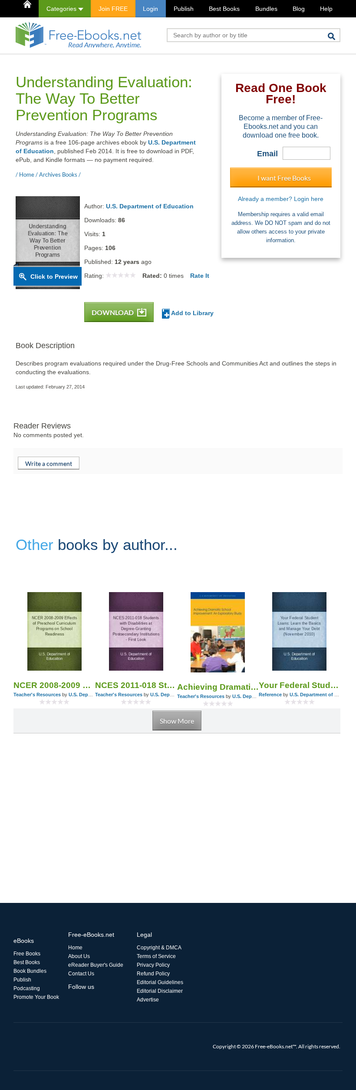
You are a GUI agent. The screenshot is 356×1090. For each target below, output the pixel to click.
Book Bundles (29, 971)
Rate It (199, 275)
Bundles (266, 8)
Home (75, 948)
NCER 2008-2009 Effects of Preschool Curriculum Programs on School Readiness (54, 685)
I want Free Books (284, 178)
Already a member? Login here (280, 198)
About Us (79, 956)
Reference (270, 694)
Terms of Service (156, 956)
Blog (299, 8)
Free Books (26, 954)
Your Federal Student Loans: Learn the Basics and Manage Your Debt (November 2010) (299, 685)
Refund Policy (153, 974)
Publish (184, 8)
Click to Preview (54, 276)
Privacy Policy (153, 965)
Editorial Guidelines (160, 982)
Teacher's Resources (37, 694)
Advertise (148, 1000)
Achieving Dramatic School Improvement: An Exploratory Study (218, 687)
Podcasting (26, 988)
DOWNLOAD (113, 312)
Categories (62, 8)
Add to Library (192, 313)
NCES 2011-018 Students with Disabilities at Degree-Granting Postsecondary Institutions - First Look (136, 685)
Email (267, 153)
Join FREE (113, 8)
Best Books (224, 8)
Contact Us (81, 974)
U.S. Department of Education (150, 206)
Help (326, 8)
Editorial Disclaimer (160, 991)
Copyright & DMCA (159, 948)
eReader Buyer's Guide (95, 965)
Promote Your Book (36, 997)
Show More (177, 721)
